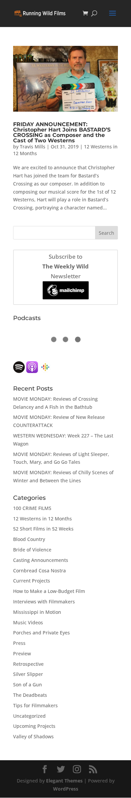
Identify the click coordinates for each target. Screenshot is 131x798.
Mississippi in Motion (37, 612)
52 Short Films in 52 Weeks (43, 528)
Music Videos (28, 622)
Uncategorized (29, 716)
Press (19, 643)
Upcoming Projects (34, 726)
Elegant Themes (64, 780)
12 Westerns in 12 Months (42, 518)
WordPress (65, 789)
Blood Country (29, 539)
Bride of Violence (32, 549)
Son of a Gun (27, 684)
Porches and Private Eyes (41, 632)
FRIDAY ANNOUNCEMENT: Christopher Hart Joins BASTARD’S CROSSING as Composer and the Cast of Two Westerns (62, 132)
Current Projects (31, 580)
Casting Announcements (40, 560)
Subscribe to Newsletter (65, 266)
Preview (22, 653)
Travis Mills (32, 146)
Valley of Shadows (33, 736)
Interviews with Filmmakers (44, 601)
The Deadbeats (30, 695)
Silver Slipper (28, 674)
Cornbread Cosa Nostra (39, 570)
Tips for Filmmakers (35, 705)
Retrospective (28, 664)
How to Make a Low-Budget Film (49, 591)
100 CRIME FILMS (32, 508)
